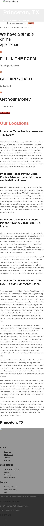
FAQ (5, 492)
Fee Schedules (9, 477)
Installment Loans (10, 487)
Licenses (7, 475)
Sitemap (7, 457)
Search (31, 23)
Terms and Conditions (11, 469)
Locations (7, 452)
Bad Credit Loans (10, 490)
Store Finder (8, 455)
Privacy (7, 472)
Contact (7, 460)
